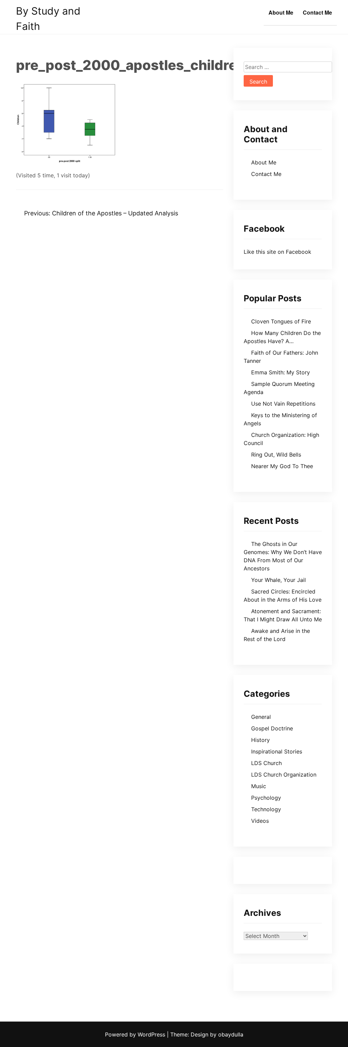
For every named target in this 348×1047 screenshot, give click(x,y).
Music (258, 786)
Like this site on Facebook (277, 251)
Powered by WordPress (136, 1034)
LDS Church (266, 763)
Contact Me (317, 12)
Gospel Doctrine (272, 728)
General (261, 716)
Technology (266, 809)
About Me (280, 12)
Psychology (266, 797)
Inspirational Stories (276, 751)
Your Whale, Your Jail (278, 579)
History (260, 740)
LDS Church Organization (283, 774)
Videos (260, 820)
